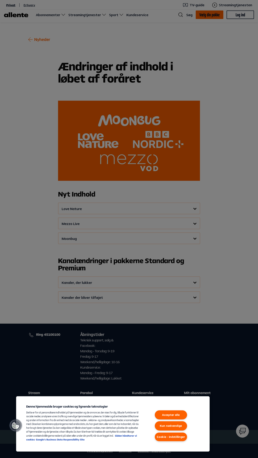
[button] (15, 425)
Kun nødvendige (171, 425)
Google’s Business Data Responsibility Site (60, 439)
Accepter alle (171, 414)
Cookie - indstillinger (171, 436)
